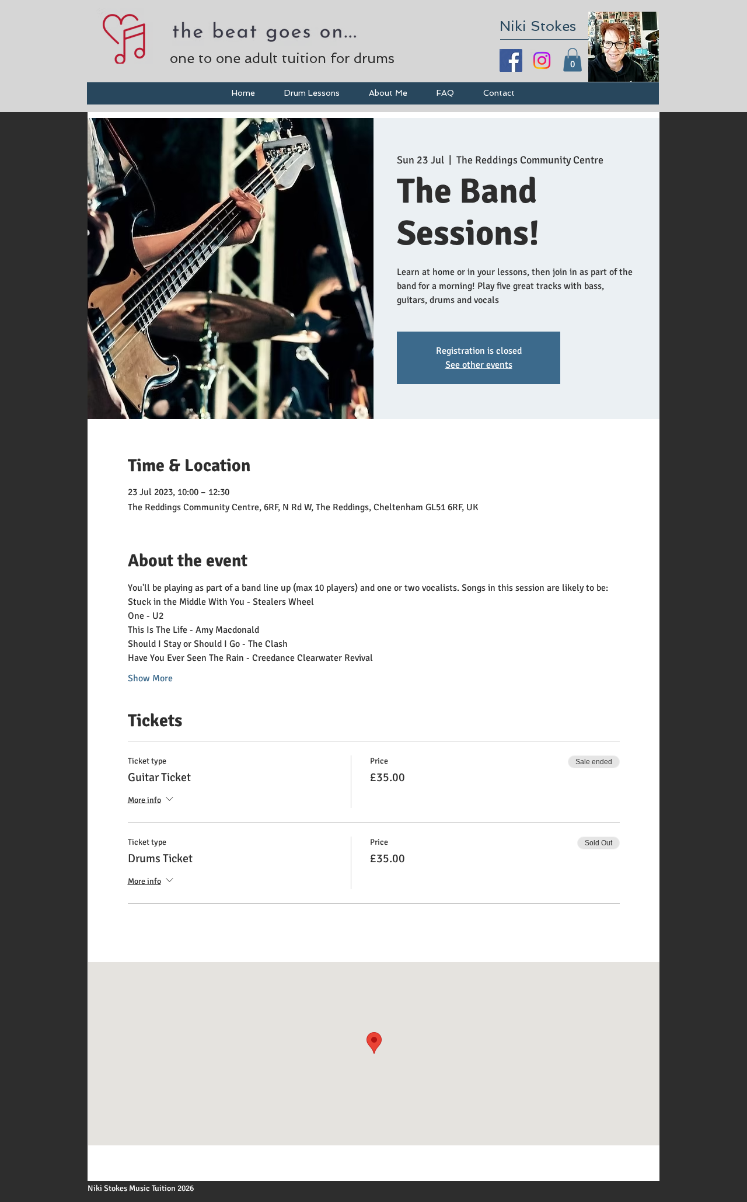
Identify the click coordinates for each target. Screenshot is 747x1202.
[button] (572, 60)
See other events (478, 365)
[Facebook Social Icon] (511, 60)
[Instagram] (541, 60)
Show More (150, 678)
